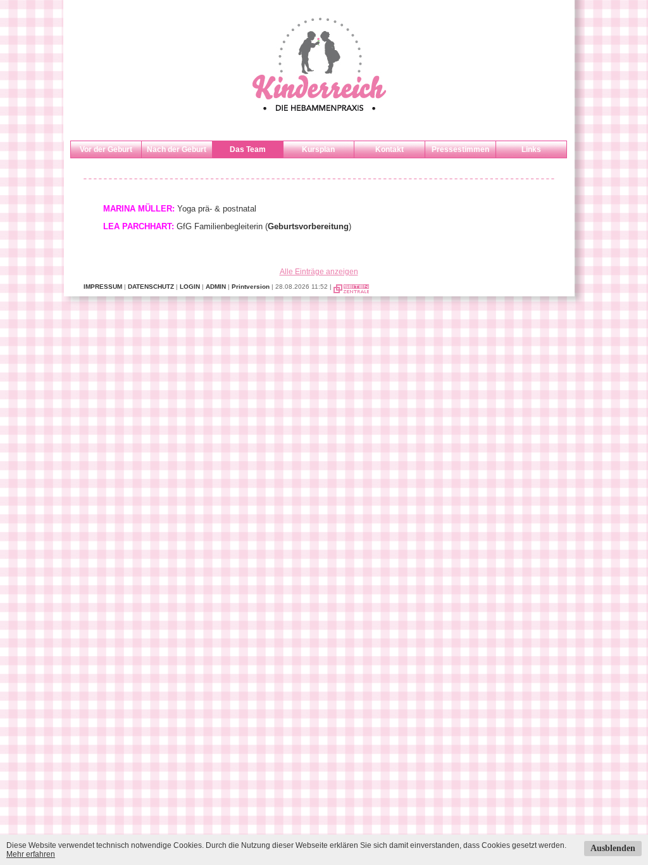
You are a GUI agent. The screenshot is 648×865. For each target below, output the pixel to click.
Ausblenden (612, 848)
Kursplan (318, 149)
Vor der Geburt (106, 149)
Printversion (251, 286)
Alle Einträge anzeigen (319, 271)
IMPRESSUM (103, 286)
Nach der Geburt (176, 149)
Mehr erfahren (30, 854)
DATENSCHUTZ (151, 286)
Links (531, 149)
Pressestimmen (460, 149)
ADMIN (216, 286)
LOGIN (190, 286)
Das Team (248, 149)
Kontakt (389, 149)
